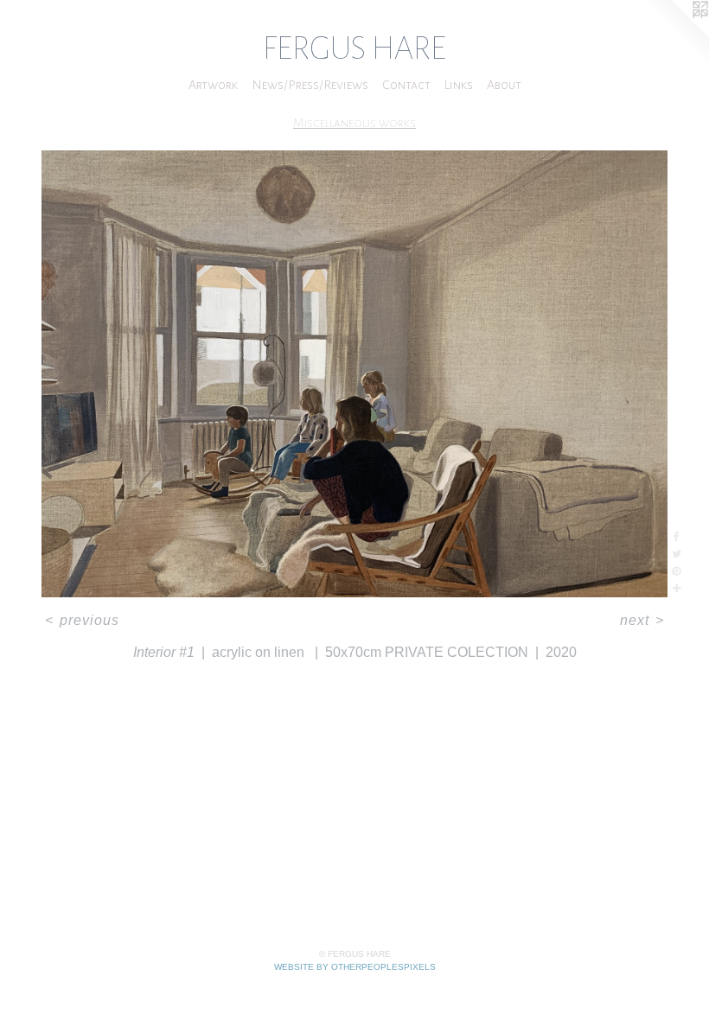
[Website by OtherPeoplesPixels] (674, 34)
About (504, 85)
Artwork (213, 85)
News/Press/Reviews (310, 85)
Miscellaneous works (354, 123)
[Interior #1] (354, 373)
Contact (406, 85)
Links (458, 85)
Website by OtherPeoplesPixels (355, 967)
